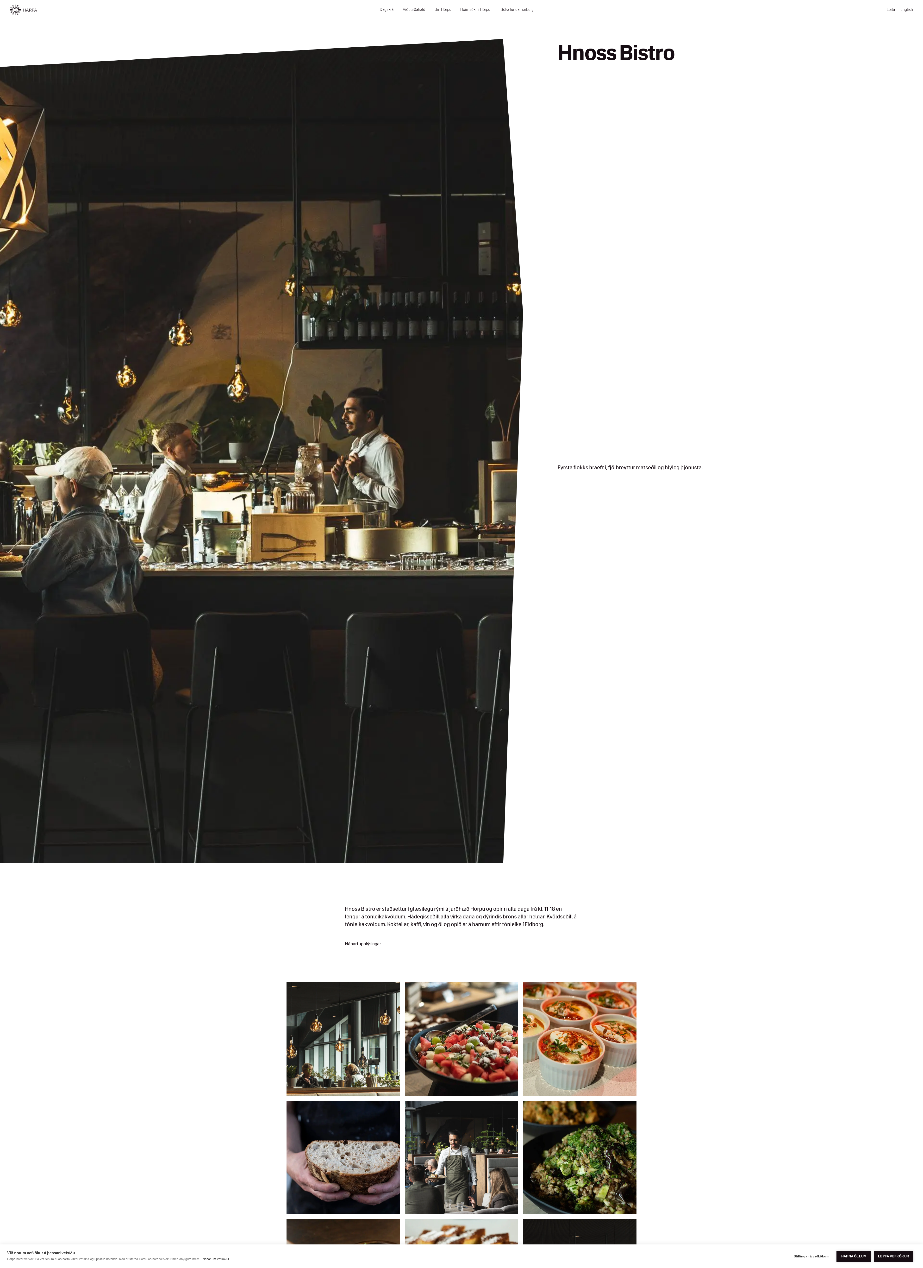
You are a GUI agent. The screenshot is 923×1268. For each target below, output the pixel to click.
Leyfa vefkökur (893, 1256)
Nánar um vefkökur (216, 1259)
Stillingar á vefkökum (811, 1256)
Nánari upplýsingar (363, 944)
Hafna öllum (854, 1256)
